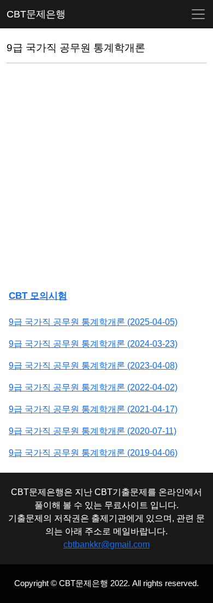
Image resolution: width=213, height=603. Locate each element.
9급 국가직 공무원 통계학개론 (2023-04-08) (93, 365)
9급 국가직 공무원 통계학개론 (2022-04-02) (93, 387)
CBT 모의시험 (38, 296)
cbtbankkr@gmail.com (106, 544)
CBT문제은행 (36, 14)
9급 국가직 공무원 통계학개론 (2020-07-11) (92, 431)
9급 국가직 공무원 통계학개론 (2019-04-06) (93, 452)
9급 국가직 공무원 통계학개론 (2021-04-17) (93, 409)
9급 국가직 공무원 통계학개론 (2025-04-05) (93, 322)
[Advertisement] (106, 178)
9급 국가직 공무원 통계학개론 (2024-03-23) (93, 343)
